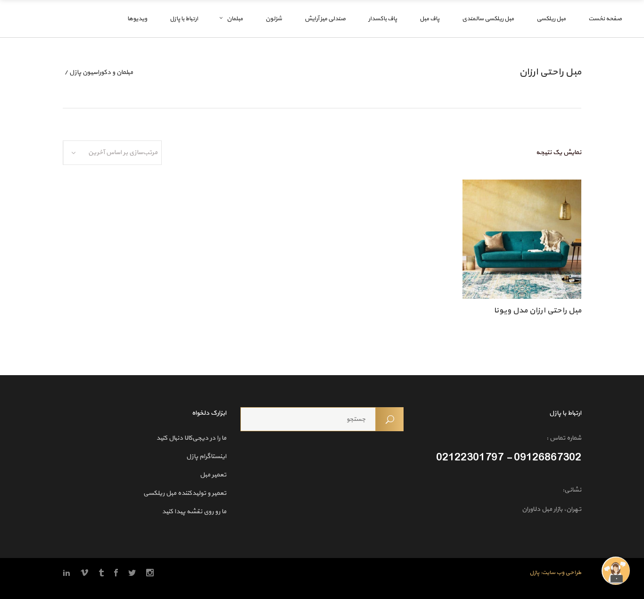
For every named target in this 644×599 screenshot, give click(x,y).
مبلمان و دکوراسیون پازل (101, 72)
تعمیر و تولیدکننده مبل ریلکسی (184, 493)
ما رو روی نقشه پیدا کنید (194, 512)
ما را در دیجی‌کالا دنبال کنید (191, 438)
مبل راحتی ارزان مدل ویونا (537, 310)
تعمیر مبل (213, 475)
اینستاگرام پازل (206, 456)
